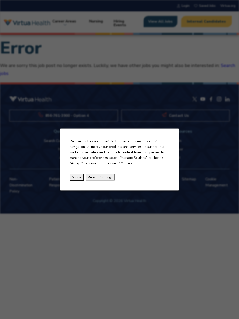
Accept (76, 177)
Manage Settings (100, 177)
